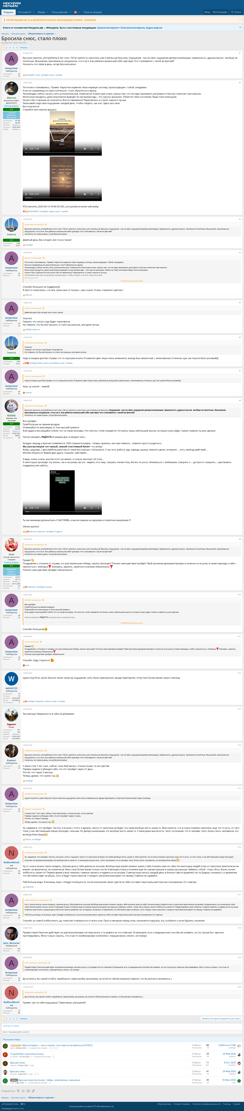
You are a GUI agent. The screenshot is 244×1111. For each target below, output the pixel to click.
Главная (236, 1104)
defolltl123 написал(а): (34, 794)
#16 (239, 847)
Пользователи (60, 12)
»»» (18, 588)
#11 (239, 636)
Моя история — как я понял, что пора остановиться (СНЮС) (57, 1045)
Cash (12, 1083)
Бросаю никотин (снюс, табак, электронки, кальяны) (49, 1080)
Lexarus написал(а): (33, 308)
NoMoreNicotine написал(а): (37, 900)
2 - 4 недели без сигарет (37, 1048)
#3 (240, 219)
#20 (239, 987)
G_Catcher (14, 1056)
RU (24, 1104)
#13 (239, 709)
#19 (239, 957)
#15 (239, 788)
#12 (239, 673)
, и (39, 587)
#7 (240, 371)
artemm (13, 1065)
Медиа (41, 12)
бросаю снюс (17, 1062)
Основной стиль (11, 1104)
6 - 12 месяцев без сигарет (36, 1083)
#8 (240, 400)
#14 (239, 745)
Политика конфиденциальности (206, 1104)
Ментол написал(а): (33, 258)
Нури (12, 1048)
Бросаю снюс (17, 1071)
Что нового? (24, 12)
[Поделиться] (237, 53)
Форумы (9, 12)
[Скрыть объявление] (240, 20)
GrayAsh (13, 1074)
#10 (239, 595)
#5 (240, 302)
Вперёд (23, 47)
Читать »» (16, 125)
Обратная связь (164, 1104)
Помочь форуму (93, 12)
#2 (240, 82)
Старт (31, 1065)
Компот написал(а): (33, 809)
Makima (232, 1056)
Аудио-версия (154, 27)
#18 (239, 928)
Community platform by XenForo (91, 1106)
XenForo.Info (19, 1108)
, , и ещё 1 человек (43, 75)
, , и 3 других (45, 531)
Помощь (227, 1104)
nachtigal (232, 1048)
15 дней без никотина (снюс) (27, 1053)
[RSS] (242, 1103)
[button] (34, 12)
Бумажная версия (107, 27)
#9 (240, 539)
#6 (240, 337)
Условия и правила (181, 1104)
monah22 (232, 1065)
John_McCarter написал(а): (36, 962)
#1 (240, 53)
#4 (240, 252)
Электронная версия (132, 27)
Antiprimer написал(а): (34, 224)
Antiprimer (8, 42)
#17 (239, 894)
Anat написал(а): (32, 641)
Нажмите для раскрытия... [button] (132, 281)
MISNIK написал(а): (33, 600)
